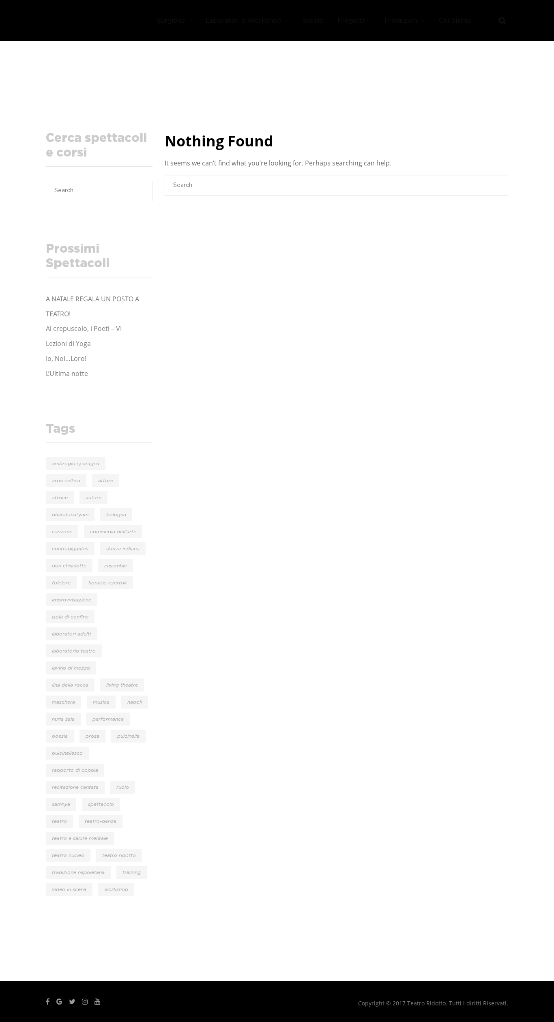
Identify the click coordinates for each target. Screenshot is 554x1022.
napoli (134, 702)
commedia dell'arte (113, 531)
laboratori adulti (71, 633)
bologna (116, 514)
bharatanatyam (70, 514)
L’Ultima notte (67, 373)
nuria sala (63, 719)
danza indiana (123, 548)
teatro (59, 821)
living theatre (122, 685)
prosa (92, 736)
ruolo (122, 787)
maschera (63, 702)
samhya (61, 804)
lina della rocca (70, 685)
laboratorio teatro (74, 650)
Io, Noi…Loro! (66, 358)
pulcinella (128, 736)
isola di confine (70, 616)
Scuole (313, 20)
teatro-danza (100, 821)
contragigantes (70, 548)
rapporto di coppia (75, 770)
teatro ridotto (119, 855)
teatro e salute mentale (80, 838)
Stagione (171, 20)
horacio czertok (107, 582)
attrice (60, 497)
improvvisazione (71, 599)
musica (101, 702)
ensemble (115, 565)
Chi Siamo (455, 20)
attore (105, 480)
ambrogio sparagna (75, 463)
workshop (116, 889)
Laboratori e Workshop (243, 20)
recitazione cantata (75, 787)
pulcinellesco (67, 753)
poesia (60, 736)
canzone (62, 531)
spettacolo (101, 804)
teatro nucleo (68, 855)
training (131, 872)
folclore (61, 582)
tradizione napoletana (78, 872)
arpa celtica (66, 480)
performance (108, 719)
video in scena (69, 889)
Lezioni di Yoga (68, 343)
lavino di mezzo (71, 668)
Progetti (350, 20)
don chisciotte (69, 565)
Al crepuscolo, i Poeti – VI (84, 328)
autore (93, 497)
